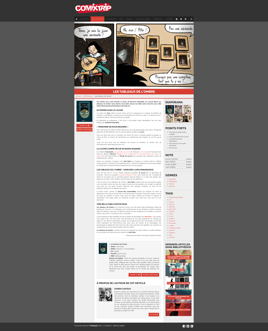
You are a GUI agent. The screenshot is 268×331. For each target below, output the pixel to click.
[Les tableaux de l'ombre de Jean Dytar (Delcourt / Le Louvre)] (169, 109)
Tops (121, 19)
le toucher (172, 223)
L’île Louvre (144, 152)
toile (170, 235)
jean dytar (172, 209)
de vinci (171, 204)
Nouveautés (111, 19)
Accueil (78, 96)
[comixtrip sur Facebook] (184, 327)
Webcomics (158, 19)
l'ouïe (171, 214)
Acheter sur (84, 125)
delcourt (172, 207)
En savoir (153, 314)
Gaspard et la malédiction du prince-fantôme (133, 154)
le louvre (172, 221)
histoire (171, 184)
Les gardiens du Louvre (122, 152)
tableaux (172, 232)
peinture (172, 230)
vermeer (172, 237)
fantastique (173, 181)
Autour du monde (143, 19)
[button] (83, 55)
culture (171, 202)
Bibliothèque (97, 19)
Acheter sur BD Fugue (84, 129)
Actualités (84, 19)
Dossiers (169, 19)
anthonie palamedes (176, 197)
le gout (171, 218)
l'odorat (171, 211)
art (170, 200)
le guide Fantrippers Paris (127, 175)
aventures (172, 179)
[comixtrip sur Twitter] (188, 327)
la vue (171, 216)
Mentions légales (119, 326)
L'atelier (129, 19)
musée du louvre (174, 228)
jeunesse (172, 186)
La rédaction (107, 326)
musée (171, 225)
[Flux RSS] (192, 327)
